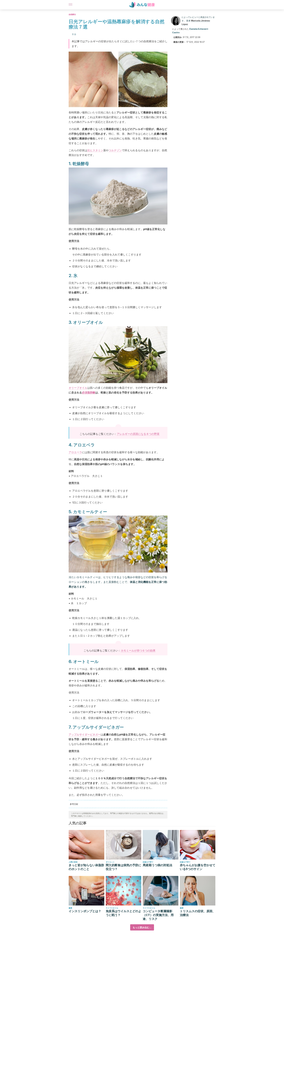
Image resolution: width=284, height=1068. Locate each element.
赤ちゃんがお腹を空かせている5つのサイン (197, 867)
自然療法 (72, 14)
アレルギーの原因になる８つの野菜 (138, 433)
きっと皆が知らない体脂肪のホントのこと (86, 867)
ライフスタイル (112, 908)
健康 (70, 908)
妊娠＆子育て (148, 862)
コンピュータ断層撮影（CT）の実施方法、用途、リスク (158, 915)
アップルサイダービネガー (85, 734)
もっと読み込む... (142, 927)
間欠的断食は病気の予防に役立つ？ (123, 867)
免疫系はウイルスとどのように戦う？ (123, 913)
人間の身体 (73, 862)
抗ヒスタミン (95, 150)
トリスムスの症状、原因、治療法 (197, 913)
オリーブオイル (78, 387)
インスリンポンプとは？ (85, 911)
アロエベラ (75, 452)
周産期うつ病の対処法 (157, 865)
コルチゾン (115, 150)
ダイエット (110, 862)
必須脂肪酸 (88, 392)
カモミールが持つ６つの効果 (138, 650)
